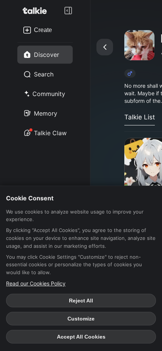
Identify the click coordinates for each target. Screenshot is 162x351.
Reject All (81, 301)
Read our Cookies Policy (36, 283)
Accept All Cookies (81, 337)
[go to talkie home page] (37, 11)
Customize (81, 319)
